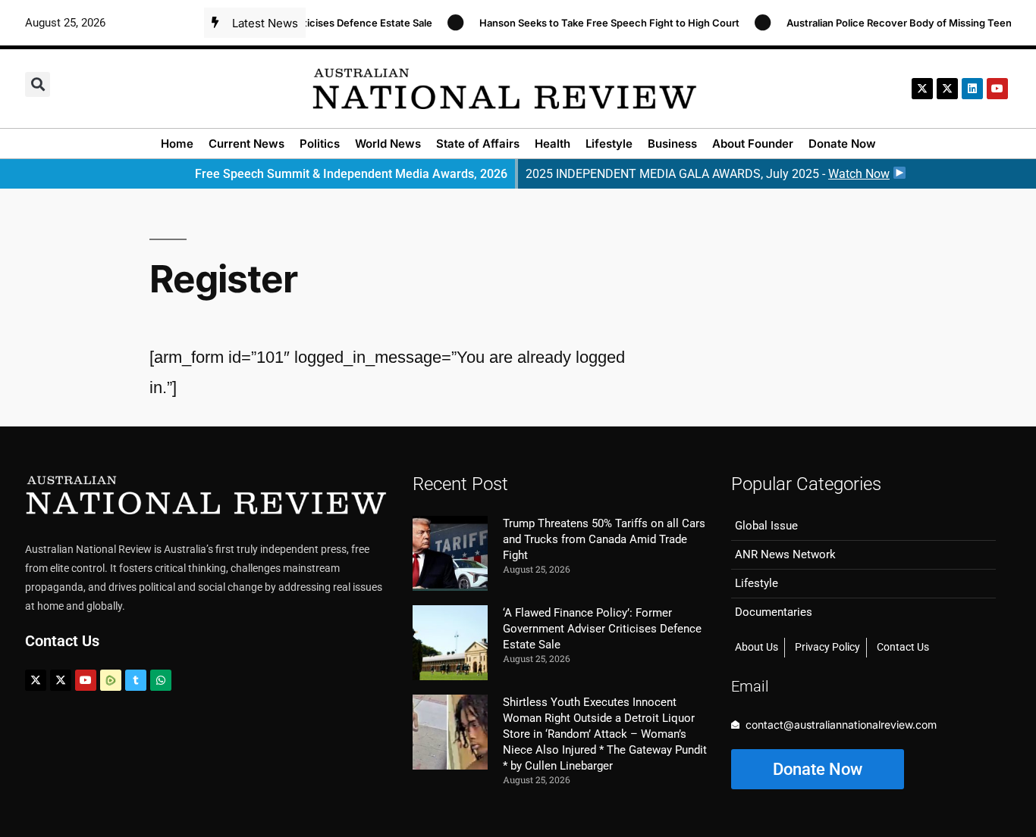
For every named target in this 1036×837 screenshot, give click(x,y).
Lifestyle (609, 143)
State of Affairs (478, 143)
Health (552, 143)
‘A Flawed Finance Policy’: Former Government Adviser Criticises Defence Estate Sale (602, 628)
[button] (37, 84)
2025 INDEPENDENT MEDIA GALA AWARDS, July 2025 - (708, 174)
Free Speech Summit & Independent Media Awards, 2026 (351, 174)
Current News (246, 143)
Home (177, 143)
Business (672, 143)
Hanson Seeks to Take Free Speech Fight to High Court (599, 23)
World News (388, 143)
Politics (320, 143)
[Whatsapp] (160, 680)
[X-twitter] (922, 88)
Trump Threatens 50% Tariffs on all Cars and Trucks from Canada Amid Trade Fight (604, 539)
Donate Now (842, 143)
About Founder (752, 143)
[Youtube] (85, 680)
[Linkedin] (972, 88)
